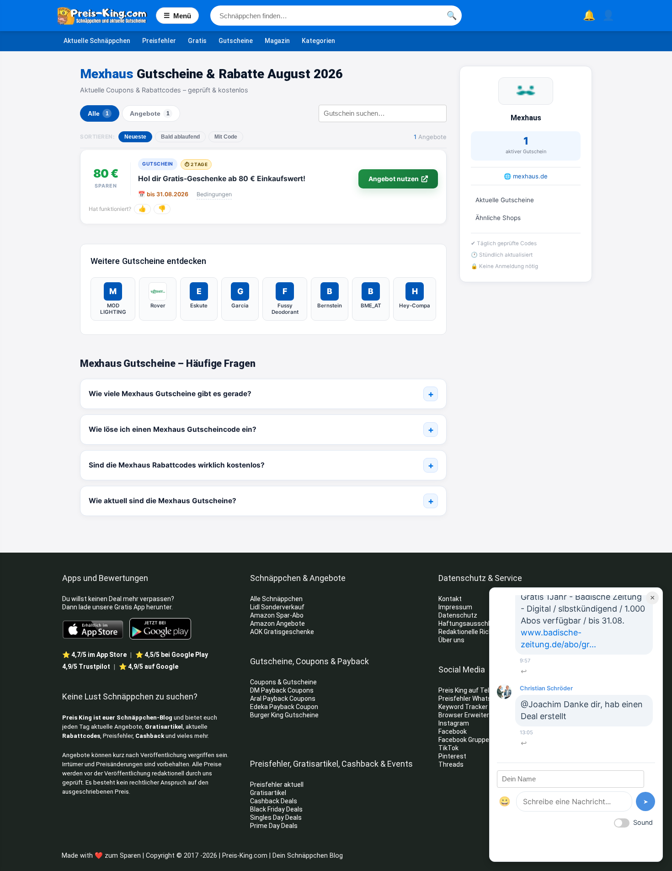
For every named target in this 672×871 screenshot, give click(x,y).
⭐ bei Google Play (171, 654)
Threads (451, 764)
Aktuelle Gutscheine (504, 200)
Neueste (135, 137)
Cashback (149, 735)
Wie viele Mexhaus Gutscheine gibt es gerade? (170, 393)
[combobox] (336, 15)
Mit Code (225, 137)
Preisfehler (159, 40)
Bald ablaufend (180, 137)
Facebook (453, 731)
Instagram (454, 723)
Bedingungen (214, 194)
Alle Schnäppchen (276, 598)
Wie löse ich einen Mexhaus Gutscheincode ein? (172, 429)
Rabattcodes (81, 735)
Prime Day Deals (274, 825)
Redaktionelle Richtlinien (474, 631)
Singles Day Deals (276, 817)
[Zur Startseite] (107, 15)
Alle (98, 113)
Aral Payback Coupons (282, 698)
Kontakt (450, 598)
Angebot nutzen (393, 179)
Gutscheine (236, 40)
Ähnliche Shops (498, 217)
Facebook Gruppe (464, 739)
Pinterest (452, 756)
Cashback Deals (273, 801)
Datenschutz (457, 615)
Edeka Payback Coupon (284, 706)
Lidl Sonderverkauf (277, 607)
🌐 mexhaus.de (526, 176)
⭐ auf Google (148, 666)
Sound (643, 822)
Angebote (150, 113)
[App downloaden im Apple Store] (93, 629)
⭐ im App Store (94, 654)
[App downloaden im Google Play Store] (160, 629)
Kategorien (318, 40)
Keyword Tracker (463, 706)
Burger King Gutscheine (284, 715)
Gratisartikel (164, 726)
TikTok (448, 748)
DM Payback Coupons (282, 690)
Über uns (451, 640)
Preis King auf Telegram (474, 690)
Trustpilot (86, 666)
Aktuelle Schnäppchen (97, 40)
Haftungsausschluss (469, 623)
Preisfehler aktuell (277, 784)
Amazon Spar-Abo (277, 615)
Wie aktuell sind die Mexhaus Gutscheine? (162, 500)
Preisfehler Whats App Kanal (480, 698)
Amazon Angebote (277, 623)
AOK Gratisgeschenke (282, 631)
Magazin (277, 40)
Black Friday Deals (276, 809)
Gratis (197, 40)
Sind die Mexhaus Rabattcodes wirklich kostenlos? (177, 465)
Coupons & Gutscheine (283, 682)
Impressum (455, 607)
